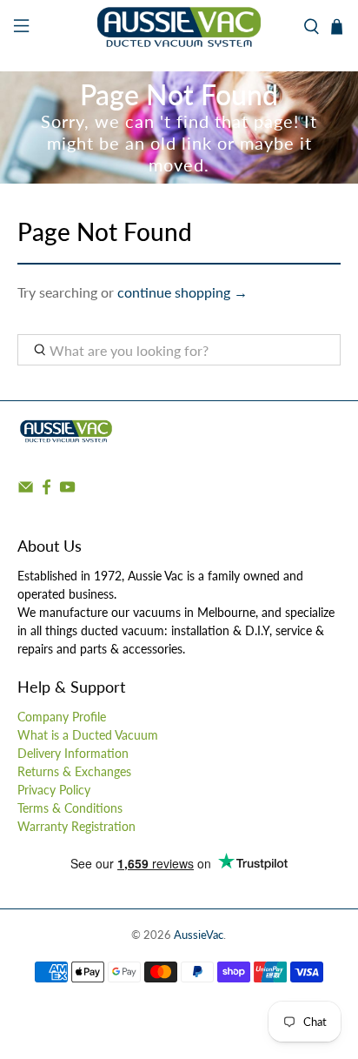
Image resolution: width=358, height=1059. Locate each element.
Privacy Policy (53, 789)
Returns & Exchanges (74, 771)
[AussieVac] (179, 27)
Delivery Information (73, 753)
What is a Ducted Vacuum (87, 734)
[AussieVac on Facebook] (46, 490)
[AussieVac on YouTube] (67, 490)
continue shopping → (182, 292)
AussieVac (198, 935)
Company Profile (61, 716)
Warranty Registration (76, 826)
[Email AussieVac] (25, 490)
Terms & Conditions (70, 808)
